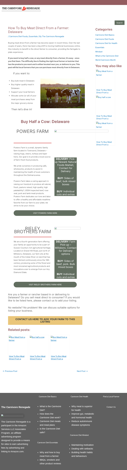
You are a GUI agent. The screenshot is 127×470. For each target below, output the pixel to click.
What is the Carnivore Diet (106, 56)
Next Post (82, 371)
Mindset (98, 51)
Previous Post (10, 371)
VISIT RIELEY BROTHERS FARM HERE (45, 284)
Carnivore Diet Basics (104, 35)
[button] (85, 8)
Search (119, 23)
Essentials (33, 36)
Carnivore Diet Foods (18, 36)
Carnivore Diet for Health (106, 43)
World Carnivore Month (105, 60)
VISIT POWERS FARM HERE (45, 213)
